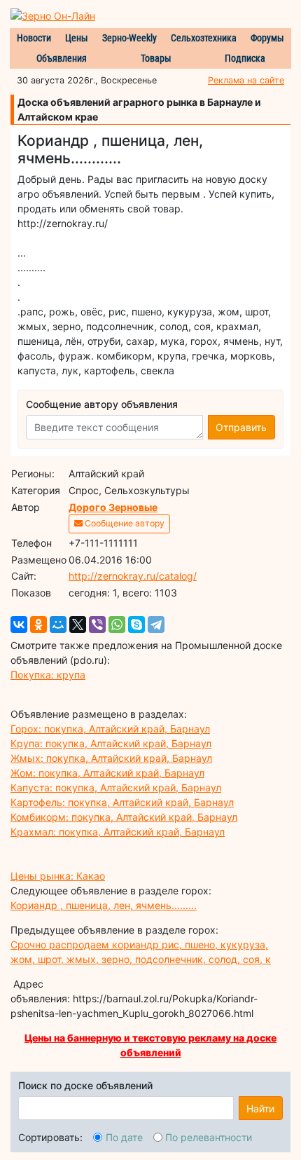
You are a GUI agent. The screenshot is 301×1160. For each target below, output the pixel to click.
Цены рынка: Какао (57, 876)
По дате (124, 1137)
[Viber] (97, 624)
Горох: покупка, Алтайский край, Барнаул (110, 729)
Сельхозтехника (204, 37)
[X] (77, 624)
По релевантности (208, 1137)
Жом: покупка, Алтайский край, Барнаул (107, 773)
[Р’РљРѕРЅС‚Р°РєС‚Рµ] (18, 624)
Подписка (245, 58)
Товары (156, 58)
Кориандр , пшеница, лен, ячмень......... (103, 905)
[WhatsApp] (116, 624)
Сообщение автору (123, 523)
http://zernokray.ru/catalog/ (133, 576)
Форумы (267, 37)
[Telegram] (156, 624)
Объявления (61, 58)
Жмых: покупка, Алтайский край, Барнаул (111, 758)
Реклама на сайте (246, 80)
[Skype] (136, 624)
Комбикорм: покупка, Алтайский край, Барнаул (123, 817)
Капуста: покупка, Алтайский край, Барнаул (115, 787)
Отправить (241, 427)
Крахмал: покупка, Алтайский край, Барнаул (117, 832)
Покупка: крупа (47, 675)
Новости (34, 37)
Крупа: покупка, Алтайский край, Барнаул (110, 743)
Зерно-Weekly (129, 37)
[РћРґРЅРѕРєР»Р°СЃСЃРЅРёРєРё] (38, 624)
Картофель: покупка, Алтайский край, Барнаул (122, 802)
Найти (260, 1108)
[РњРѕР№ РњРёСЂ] (58, 624)
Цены (76, 37)
